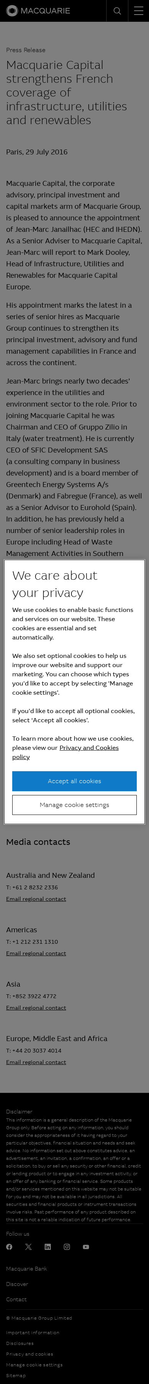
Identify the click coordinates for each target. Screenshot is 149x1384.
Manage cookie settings (74, 805)
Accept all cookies (74, 781)
